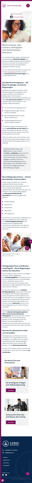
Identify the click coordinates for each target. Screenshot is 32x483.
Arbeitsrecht (12, 72)
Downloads (6, 465)
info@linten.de (9, 453)
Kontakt (5, 457)
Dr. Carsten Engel (18, 17)
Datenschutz (6, 460)
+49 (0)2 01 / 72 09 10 (11, 450)
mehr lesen (11, 390)
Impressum (6, 462)
